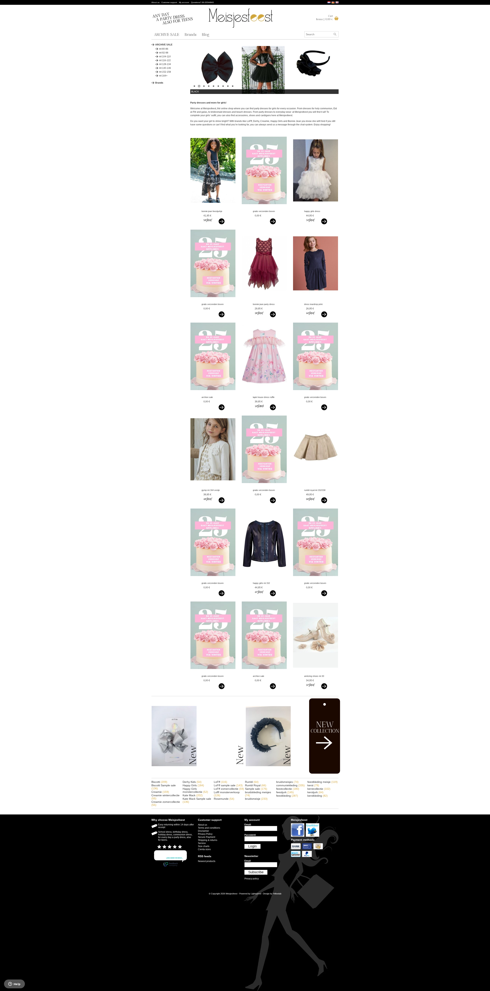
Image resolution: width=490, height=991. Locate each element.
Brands (190, 34)
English (337, 2)
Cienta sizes (204, 849)
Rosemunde (224, 798)
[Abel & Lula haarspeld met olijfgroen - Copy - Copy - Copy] (174, 773)
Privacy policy (251, 878)
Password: (250, 835)
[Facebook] (298, 837)
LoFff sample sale (228, 785)
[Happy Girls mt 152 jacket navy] (264, 579)
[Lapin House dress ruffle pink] (264, 393)
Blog (205, 34)
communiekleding (290, 785)
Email (247, 861)
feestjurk (285, 792)
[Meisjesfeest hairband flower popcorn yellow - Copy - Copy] (268, 773)
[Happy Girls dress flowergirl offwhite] (315, 207)
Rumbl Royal (255, 785)
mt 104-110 (165, 56)
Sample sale (256, 788)
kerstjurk (315, 792)
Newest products (206, 861)
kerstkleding (317, 795)
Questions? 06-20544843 (202, 2)
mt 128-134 (165, 64)
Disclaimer (203, 831)
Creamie (160, 791)
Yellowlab (277, 893)
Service (202, 843)
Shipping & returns (207, 840)
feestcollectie (287, 788)
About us (155, 2)
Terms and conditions (209, 828)
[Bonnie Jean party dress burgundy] (264, 300)
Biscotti (159, 781)
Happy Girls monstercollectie (195, 790)
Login (252, 846)
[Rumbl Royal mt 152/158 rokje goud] (315, 486)
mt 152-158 (165, 72)
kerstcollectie (318, 788)
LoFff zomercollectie (229, 788)
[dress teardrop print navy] (315, 300)
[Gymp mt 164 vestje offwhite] (212, 486)
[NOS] (221, 773)
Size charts (203, 846)
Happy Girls (193, 785)
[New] (316, 773)
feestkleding (287, 795)
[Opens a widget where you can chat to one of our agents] (14, 984)
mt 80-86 (163, 49)
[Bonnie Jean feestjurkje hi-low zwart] (212, 207)
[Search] (334, 34)
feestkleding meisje (322, 781)
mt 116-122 (165, 60)
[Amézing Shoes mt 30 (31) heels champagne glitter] (315, 672)
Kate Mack (193, 795)
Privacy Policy (205, 834)
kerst (313, 785)
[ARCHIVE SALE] (212, 393)
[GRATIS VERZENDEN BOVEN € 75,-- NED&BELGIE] (264, 207)
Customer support (169, 2)
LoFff (220, 781)
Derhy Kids (192, 781)
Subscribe (256, 872)
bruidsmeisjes (287, 781)
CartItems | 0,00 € (324, 17)
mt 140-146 (165, 68)
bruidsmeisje (256, 798)
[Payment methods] (296, 849)
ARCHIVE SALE (166, 34)
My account (184, 2)
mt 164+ (163, 75)
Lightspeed (256, 893)
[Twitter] (313, 837)
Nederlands (329, 2)
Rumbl (252, 781)
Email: (247, 824)
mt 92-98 (163, 52)
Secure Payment (206, 837)
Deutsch (333, 2)
